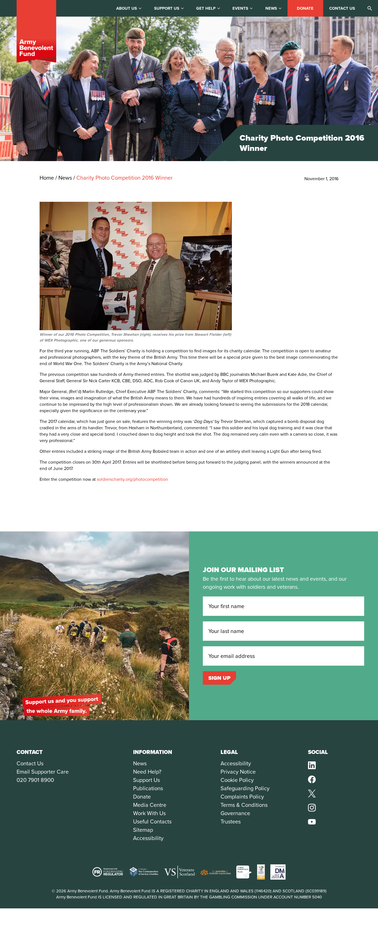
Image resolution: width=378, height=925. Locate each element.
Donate (305, 8)
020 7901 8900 (35, 780)
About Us (126, 8)
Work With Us (149, 813)
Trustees (231, 821)
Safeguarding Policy (245, 788)
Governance (235, 813)
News (271, 8)
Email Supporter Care (43, 772)
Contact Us (30, 763)
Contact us (342, 8)
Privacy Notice (238, 772)
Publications (148, 788)
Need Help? (147, 772)
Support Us (146, 780)
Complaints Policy (242, 796)
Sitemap (143, 830)
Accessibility (148, 838)
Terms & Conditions (244, 805)
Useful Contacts (152, 821)
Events (240, 8)
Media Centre (149, 805)
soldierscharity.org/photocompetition (132, 479)
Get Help (206, 8)
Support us (166, 8)
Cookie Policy (237, 780)
